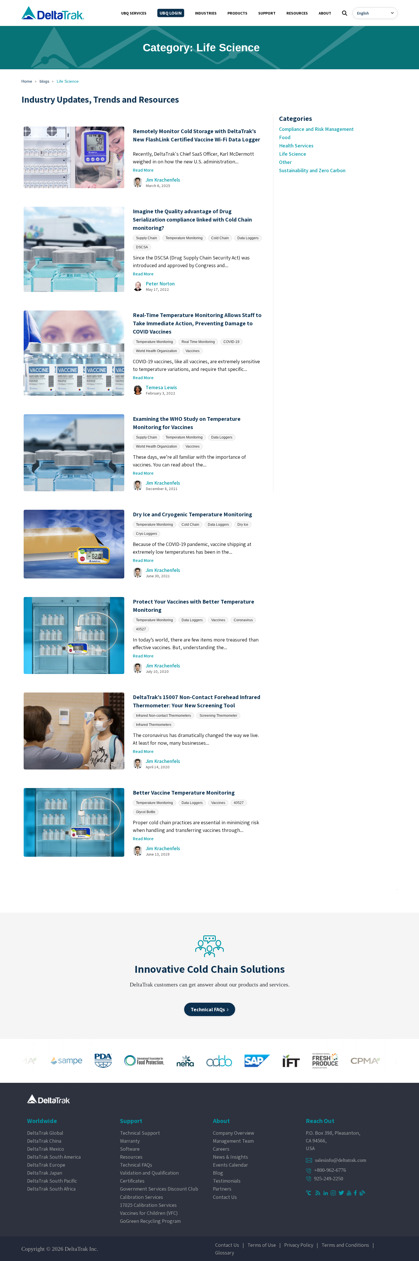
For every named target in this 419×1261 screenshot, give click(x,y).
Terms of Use (261, 1245)
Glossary (224, 1252)
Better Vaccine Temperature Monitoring (184, 792)
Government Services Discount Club (159, 1188)
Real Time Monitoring (198, 342)
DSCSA (142, 247)
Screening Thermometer (218, 716)
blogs (44, 81)
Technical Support (140, 1133)
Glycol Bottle (145, 812)
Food (284, 137)
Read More (143, 170)
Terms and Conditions (345, 1245)
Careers (221, 1149)
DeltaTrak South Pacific (52, 1180)
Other (285, 162)
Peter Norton (160, 283)
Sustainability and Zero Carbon (312, 170)
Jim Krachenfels (163, 179)
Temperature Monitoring (184, 238)
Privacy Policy (298, 1245)
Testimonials (227, 1180)
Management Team (233, 1141)
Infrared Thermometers (153, 725)
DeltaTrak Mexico (45, 1149)
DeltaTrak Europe (46, 1164)
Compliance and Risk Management (316, 129)
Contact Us (225, 1197)
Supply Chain (146, 238)
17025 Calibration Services (148, 1205)
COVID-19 (231, 342)
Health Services (296, 145)
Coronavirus (243, 620)
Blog (218, 1172)
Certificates (132, 1180)
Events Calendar (230, 1164)
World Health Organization (156, 351)
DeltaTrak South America (54, 1157)
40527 (141, 629)
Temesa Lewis (161, 387)
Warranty (130, 1141)
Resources (131, 1157)
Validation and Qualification (149, 1172)
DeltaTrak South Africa (51, 1188)
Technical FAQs (136, 1164)
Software (130, 1149)
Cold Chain (220, 238)
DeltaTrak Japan (44, 1172)
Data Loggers (248, 238)
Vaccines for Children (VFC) (149, 1213)
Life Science (292, 154)
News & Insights (230, 1157)
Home (26, 81)
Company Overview (233, 1133)
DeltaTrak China (44, 1141)
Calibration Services (141, 1197)
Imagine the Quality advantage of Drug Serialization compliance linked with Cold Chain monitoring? (192, 220)
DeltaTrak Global (45, 1133)
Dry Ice (242, 525)
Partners (222, 1188)
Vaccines (193, 351)
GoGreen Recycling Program (150, 1221)
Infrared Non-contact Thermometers (163, 716)
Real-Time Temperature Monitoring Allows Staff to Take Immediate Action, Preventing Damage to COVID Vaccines (197, 323)
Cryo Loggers (146, 534)
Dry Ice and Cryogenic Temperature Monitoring (192, 514)
